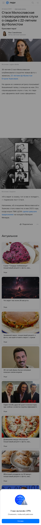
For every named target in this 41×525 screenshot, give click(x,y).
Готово (21, 521)
